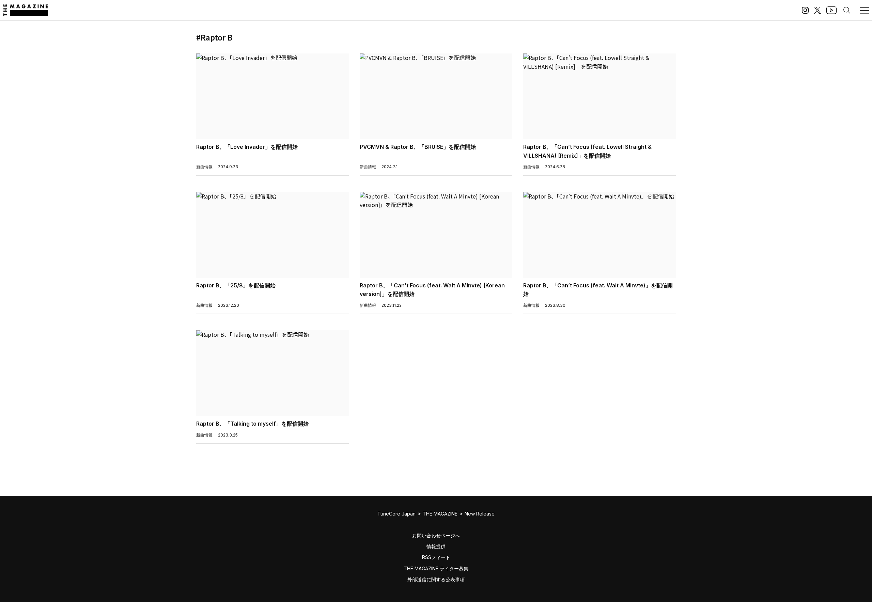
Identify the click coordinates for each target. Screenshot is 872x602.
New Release (480, 514)
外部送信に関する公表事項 (436, 579)
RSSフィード (436, 557)
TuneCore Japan (396, 514)
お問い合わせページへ (436, 535)
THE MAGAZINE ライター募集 (436, 568)
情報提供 (436, 546)
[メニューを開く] (864, 10)
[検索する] (847, 10)
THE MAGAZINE (440, 514)
